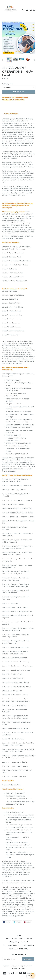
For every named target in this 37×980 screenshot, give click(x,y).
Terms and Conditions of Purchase (18, 938)
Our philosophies (27, 945)
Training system (7, 84)
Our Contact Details (10, 945)
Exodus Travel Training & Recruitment (20, 966)
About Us (25, 942)
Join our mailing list (18, 955)
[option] (9, 60)
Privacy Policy (14, 942)
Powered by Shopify (18, 968)
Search (18, 935)
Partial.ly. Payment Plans (18, 949)
